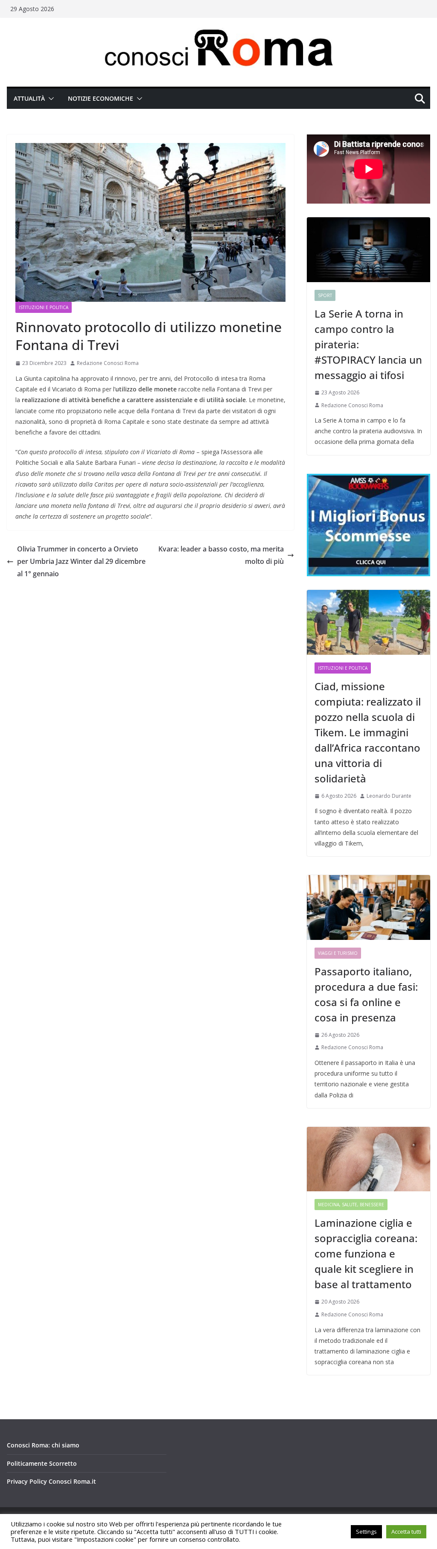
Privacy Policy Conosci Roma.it (51, 1481)
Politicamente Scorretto (42, 1463)
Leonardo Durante (389, 795)
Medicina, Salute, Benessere (351, 1205)
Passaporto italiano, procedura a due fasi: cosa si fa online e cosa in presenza (366, 994)
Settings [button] (366, 1531)
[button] (49, 99)
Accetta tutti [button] (406, 1531)
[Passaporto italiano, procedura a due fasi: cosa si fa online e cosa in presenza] (368, 907)
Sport (325, 295)
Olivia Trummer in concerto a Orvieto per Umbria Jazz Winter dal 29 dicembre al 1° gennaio (81, 561)
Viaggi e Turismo (338, 953)
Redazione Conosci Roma (108, 363)
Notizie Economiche (100, 98)
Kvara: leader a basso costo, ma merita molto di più (221, 555)
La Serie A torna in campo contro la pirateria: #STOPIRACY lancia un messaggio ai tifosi (368, 344)
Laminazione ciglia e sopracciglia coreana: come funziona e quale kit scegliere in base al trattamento (366, 1253)
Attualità (29, 98)
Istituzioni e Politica (43, 307)
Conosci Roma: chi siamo (43, 1445)
